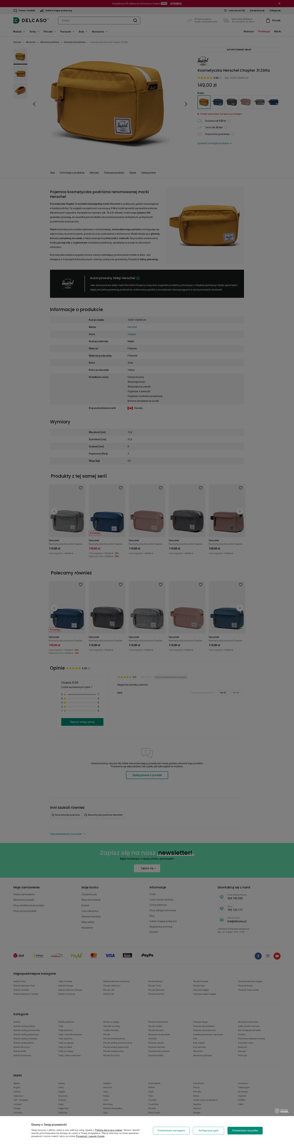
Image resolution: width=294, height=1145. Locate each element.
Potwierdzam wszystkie (245, 1130)
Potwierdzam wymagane (171, 1130)
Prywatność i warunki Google (90, 1136)
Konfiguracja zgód (208, 1130)
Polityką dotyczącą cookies (108, 1130)
